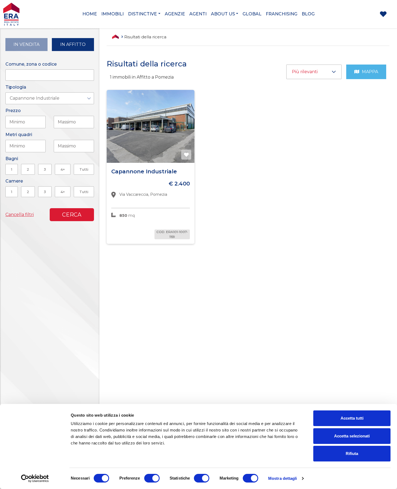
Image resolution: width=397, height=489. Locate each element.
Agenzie (175, 13)
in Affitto (73, 44)
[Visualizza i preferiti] (383, 15)
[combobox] (50, 98)
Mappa (370, 71)
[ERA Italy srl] (33, 13)
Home (89, 13)
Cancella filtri (19, 214)
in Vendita (26, 44)
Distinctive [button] (142, 13)
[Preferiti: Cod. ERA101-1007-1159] (186, 155)
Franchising (281, 13)
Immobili (112, 13)
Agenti (198, 13)
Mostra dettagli (282, 478)
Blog (308, 13)
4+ (62, 169)
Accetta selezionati (352, 436)
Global (252, 13)
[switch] (152, 478)
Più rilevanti (306, 71)
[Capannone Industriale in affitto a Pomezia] (150, 126)
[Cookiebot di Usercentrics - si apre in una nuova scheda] (35, 478)
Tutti (83, 169)
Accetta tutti (352, 418)
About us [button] (223, 13)
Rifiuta (352, 453)
